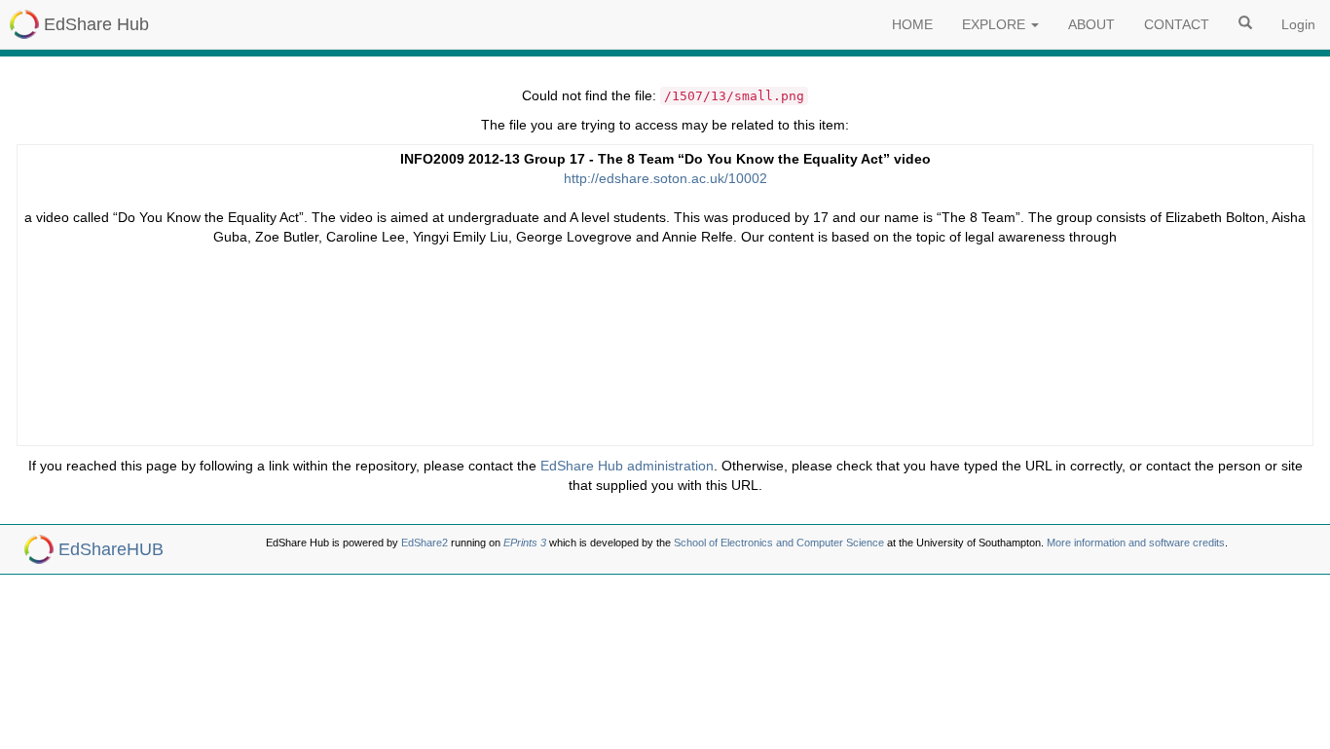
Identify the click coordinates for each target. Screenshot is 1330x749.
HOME (912, 24)
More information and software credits (1136, 542)
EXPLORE (995, 24)
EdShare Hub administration (627, 465)
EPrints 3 (524, 542)
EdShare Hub (96, 24)
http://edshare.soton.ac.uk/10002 (665, 178)
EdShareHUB (111, 549)
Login (1298, 24)
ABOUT (1091, 24)
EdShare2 (424, 542)
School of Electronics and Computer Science (779, 542)
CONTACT (1176, 24)
